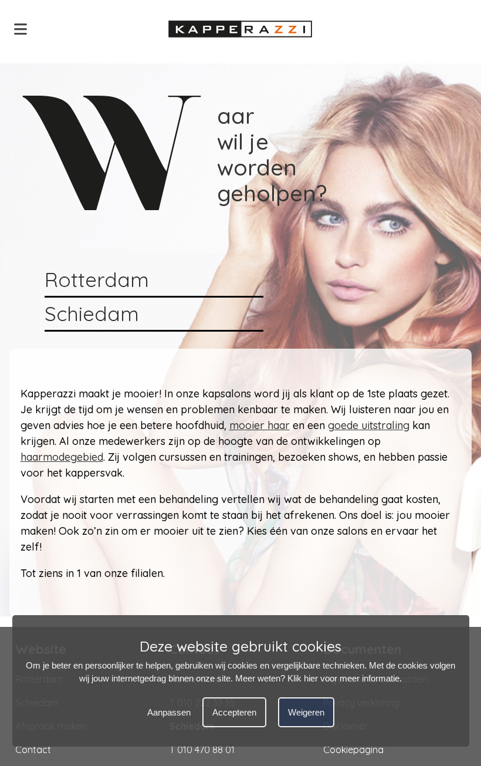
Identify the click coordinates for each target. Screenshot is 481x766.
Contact (33, 749)
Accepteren (234, 712)
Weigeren (306, 712)
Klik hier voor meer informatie (343, 678)
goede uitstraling (368, 425)
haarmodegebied (62, 457)
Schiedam (92, 313)
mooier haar (259, 425)
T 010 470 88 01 (202, 749)
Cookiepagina (353, 749)
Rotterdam (97, 279)
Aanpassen (169, 712)
